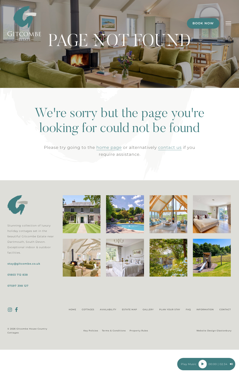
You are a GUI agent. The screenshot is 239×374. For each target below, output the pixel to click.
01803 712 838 (17, 274)
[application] (206, 364)
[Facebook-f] (16, 309)
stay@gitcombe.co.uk (23, 263)
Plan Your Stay (169, 309)
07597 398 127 (18, 285)
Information (205, 309)
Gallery (148, 309)
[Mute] (231, 364)
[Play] (202, 364)
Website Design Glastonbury (214, 330)
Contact (225, 309)
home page (109, 147)
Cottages (88, 309)
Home (72, 309)
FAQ (188, 309)
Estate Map (129, 309)
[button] (228, 23)
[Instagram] (9, 309)
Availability (108, 309)
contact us (170, 147)
